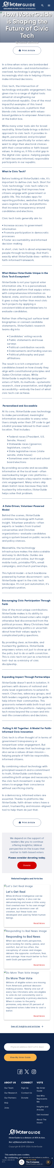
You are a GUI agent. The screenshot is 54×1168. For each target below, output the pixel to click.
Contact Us (26, 1093)
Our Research (10, 1093)
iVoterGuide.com (15, 108)
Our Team (8, 1088)
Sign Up (25, 1088)
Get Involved (42, 1115)
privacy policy (42, 1157)
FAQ (6, 1103)
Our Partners (10, 1098)
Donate (24, 1098)
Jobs (6, 1108)
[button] (19, 5)
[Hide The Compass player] (52, 1158)
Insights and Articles (42, 1108)
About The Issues (41, 1121)
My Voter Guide (41, 1089)
